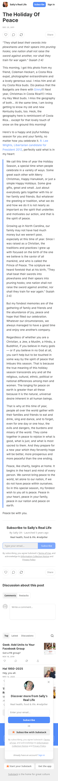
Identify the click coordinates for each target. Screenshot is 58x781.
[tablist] (16, 595)
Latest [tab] (14, 635)
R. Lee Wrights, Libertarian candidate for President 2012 (25, 145)
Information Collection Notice (35, 556)
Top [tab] (6, 635)
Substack (13, 774)
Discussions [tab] (27, 635)
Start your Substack (21, 766)
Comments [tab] (10, 595)
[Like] (6, 34)
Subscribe (39, 4)
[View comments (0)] (13, 34)
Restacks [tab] (24, 595)
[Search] (52, 636)
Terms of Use (44, 553)
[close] (48, 682)
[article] (29, 653)
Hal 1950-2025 (13, 668)
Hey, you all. (9, 672)
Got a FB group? (12, 652)
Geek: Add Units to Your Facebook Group (19, 646)
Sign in (51, 4)
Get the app (44, 766)
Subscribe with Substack (31, 732)
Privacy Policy (39, 746)
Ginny (38, 89)
